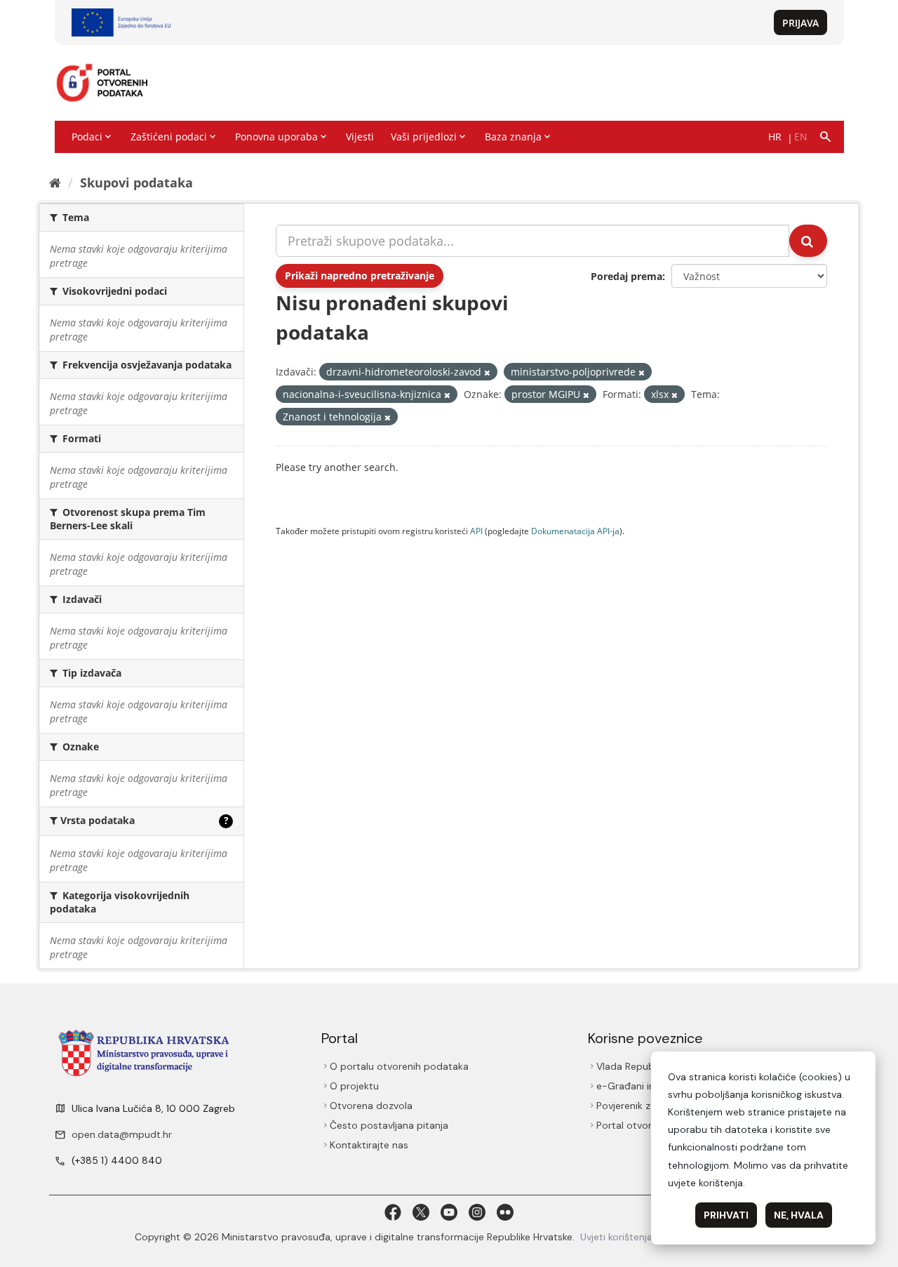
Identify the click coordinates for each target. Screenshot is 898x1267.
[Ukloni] (487, 372)
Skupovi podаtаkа (136, 182)
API (476, 530)
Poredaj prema (626, 276)
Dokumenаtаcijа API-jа (575, 530)
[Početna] (55, 182)
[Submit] (808, 241)
